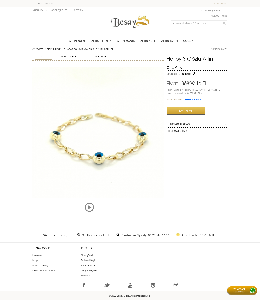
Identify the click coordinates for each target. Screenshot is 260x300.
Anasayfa (37, 49)
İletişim (35, 260)
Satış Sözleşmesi (89, 270)
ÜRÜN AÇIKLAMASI (179, 124)
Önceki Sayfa (220, 49)
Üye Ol (215, 16)
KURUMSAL (38, 10)
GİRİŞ (225, 16)
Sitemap (85, 275)
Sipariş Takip (87, 255)
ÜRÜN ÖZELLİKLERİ (71, 57)
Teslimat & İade (178, 131)
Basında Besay (40, 265)
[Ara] (223, 23)
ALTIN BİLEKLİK (54, 49)
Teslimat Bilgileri (89, 260)
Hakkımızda (38, 255)
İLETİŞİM (78, 10)
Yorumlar (101, 57)
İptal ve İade (88, 265)
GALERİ (43, 57)
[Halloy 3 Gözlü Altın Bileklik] (98, 68)
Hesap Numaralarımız (44, 270)
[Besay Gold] (130, 14)
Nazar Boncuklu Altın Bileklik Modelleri (90, 49)
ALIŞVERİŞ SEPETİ (211, 10)
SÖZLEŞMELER (59, 10)
